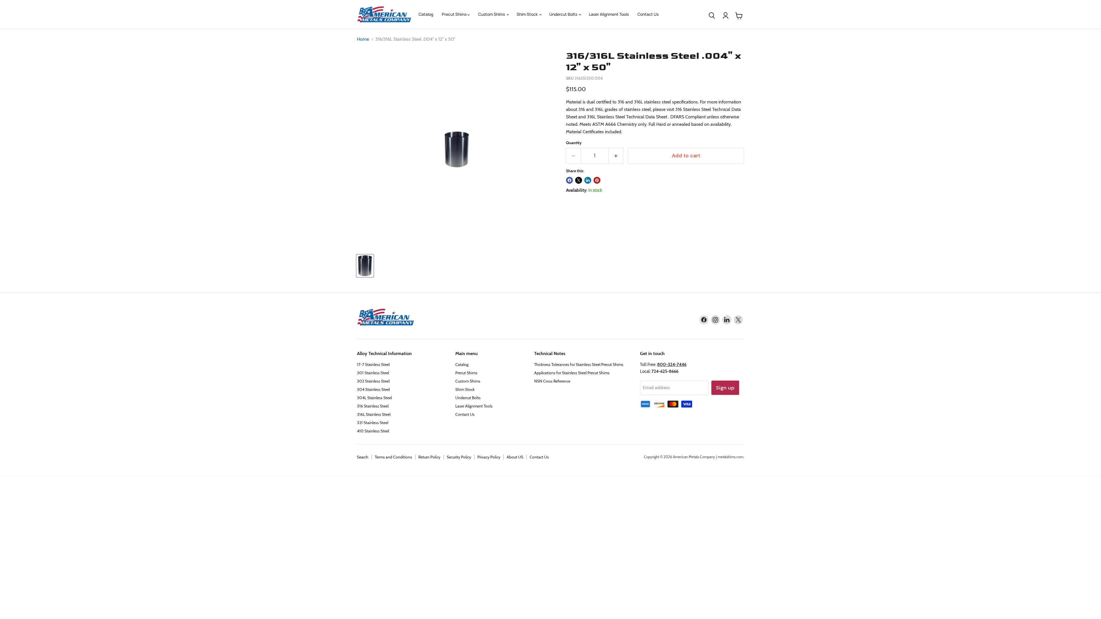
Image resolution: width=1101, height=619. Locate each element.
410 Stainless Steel (373, 431)
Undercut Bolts (563, 14)
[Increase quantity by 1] (616, 156)
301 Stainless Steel (373, 372)
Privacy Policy (488, 457)
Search (362, 457)
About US (515, 457)
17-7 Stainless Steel (373, 364)
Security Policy (459, 457)
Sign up (725, 387)
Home (363, 39)
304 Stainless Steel (373, 389)
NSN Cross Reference (552, 381)
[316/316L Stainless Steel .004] (365, 265)
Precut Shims (454, 14)
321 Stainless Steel (372, 422)
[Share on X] (578, 180)
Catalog (426, 14)
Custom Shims (492, 14)
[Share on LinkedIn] (587, 180)
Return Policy (429, 457)
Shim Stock (527, 14)
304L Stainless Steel (374, 397)
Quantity (574, 142)
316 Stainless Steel (373, 406)
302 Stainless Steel (373, 381)
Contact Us (648, 14)
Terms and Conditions (393, 457)
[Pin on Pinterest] (597, 180)
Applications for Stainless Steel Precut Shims (572, 372)
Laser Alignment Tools (609, 14)
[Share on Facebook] (569, 180)
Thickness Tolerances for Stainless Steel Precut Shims (578, 364)
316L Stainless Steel (374, 414)
